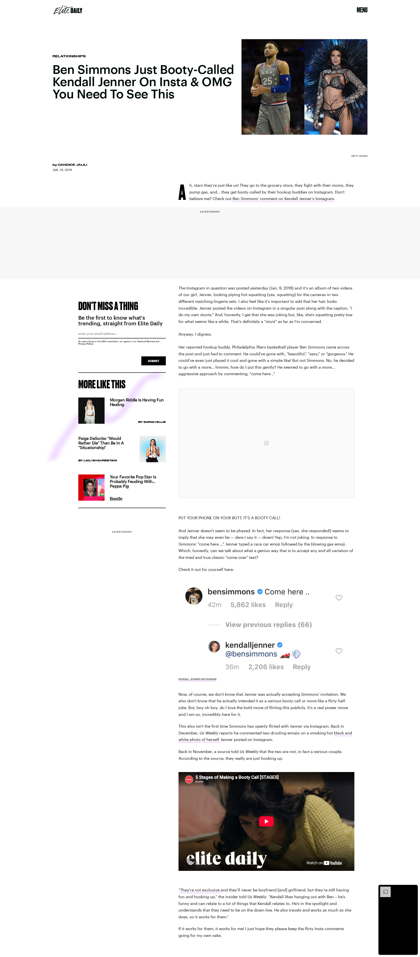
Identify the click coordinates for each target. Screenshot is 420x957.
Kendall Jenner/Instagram (197, 679)
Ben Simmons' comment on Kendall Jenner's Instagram (283, 198)
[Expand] (383, 888)
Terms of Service (146, 341)
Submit (153, 361)
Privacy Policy (85, 343)
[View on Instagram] (266, 443)
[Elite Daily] (67, 9)
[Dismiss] (413, 888)
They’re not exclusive (200, 889)
